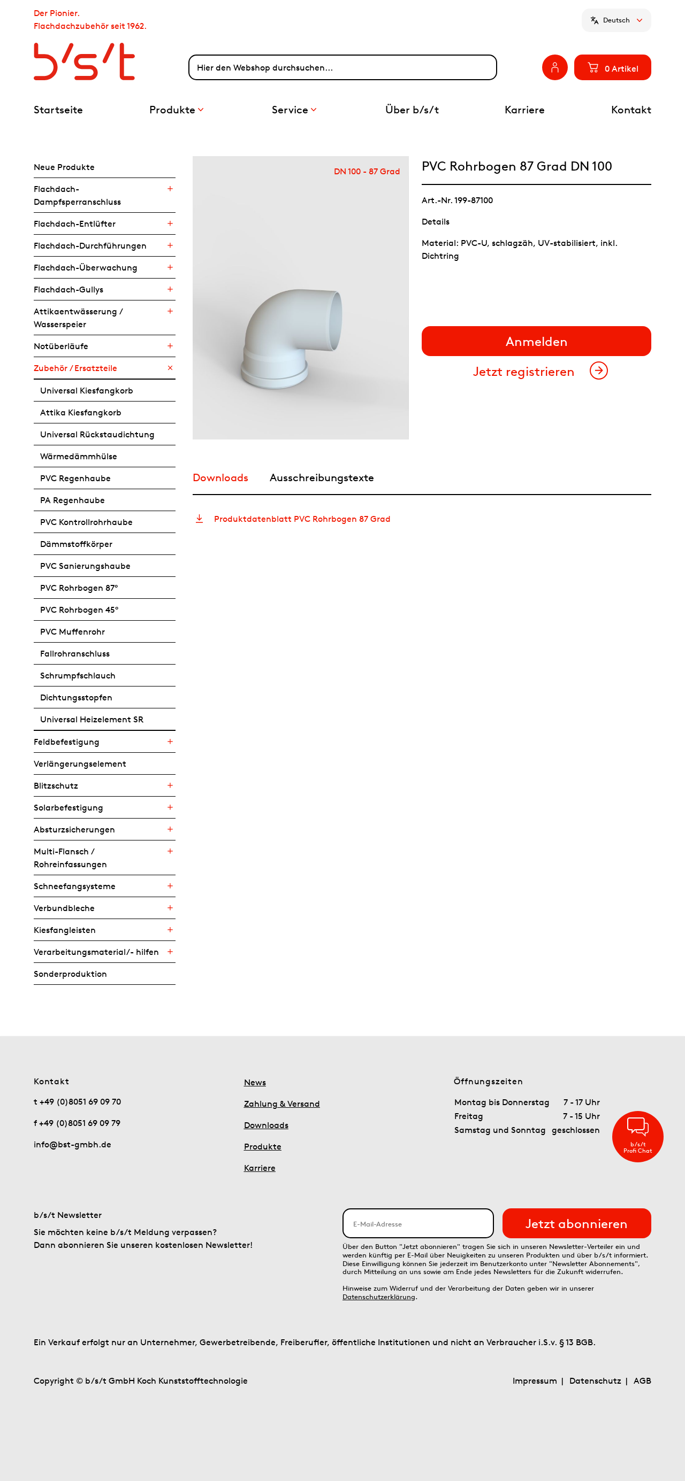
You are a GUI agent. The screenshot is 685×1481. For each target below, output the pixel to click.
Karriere (260, 1167)
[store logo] (111, 61)
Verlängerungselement (80, 763)
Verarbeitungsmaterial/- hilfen (96, 951)
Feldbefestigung (67, 741)
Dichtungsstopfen (76, 697)
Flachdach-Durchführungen (90, 245)
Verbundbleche (64, 908)
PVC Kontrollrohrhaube (86, 521)
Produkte (262, 1146)
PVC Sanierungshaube (85, 565)
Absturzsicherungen (74, 829)
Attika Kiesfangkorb (80, 412)
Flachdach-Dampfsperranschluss (77, 195)
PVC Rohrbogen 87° (79, 587)
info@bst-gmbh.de (72, 1144)
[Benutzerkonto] (555, 67)
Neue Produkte (64, 166)
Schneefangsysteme (75, 886)
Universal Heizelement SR (91, 719)
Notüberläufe (61, 346)
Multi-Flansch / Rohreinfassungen (70, 857)
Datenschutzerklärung (378, 1296)
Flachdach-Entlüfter (75, 223)
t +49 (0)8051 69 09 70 (77, 1101)
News (255, 1082)
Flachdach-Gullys (68, 289)
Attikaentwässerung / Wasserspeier (78, 317)
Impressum (535, 1380)
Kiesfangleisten (65, 929)
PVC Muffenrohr (72, 631)
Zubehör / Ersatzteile (75, 367)
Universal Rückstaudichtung (97, 434)
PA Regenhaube (72, 500)
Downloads (266, 1125)
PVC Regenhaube (75, 478)
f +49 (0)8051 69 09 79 (77, 1122)
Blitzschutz (56, 785)
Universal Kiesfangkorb (86, 390)
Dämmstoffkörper (76, 543)
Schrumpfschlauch (78, 675)
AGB (642, 1380)
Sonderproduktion (70, 973)
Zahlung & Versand (282, 1103)
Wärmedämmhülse (78, 456)
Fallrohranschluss (75, 653)
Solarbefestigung (68, 807)
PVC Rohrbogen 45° (79, 609)
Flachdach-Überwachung (86, 267)
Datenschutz (595, 1380)
